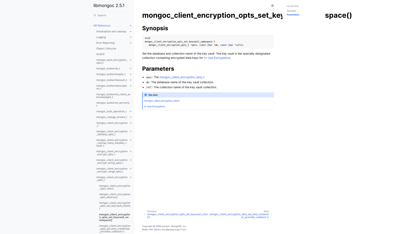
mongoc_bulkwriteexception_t (111, 87)
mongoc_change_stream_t (111, 117)
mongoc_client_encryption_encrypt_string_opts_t (112, 161)
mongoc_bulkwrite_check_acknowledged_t (113, 96)
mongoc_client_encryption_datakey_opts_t (112, 133)
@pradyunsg (172, 229)
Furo (183, 229)
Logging (101, 37)
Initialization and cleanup (111, 31)
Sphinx (157, 229)
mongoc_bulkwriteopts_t (110, 74)
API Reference (101, 25)
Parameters (293, 14)
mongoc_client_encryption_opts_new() (114, 187)
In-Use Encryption (216, 57)
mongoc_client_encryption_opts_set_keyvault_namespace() (114, 217)
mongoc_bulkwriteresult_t (111, 80)
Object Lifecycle (106, 48)
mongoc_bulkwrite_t (108, 68)
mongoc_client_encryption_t (112, 124)
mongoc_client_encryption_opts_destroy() (114, 196)
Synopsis (291, 10)
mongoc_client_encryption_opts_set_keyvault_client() (114, 205)
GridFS (100, 54)
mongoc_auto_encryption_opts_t (111, 61)
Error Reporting (105, 42)
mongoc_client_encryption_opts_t (112, 179)
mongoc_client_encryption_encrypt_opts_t (112, 153)
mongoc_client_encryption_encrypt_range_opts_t (112, 170)
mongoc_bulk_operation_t (111, 111)
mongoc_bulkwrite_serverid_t (113, 104)
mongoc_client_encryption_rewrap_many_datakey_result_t (112, 142)
